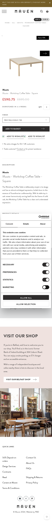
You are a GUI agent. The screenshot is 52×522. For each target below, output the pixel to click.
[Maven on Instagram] (20, 500)
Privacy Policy (32, 482)
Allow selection (26, 304)
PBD (37, 511)
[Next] (45, 53)
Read (4, 477)
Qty (40, 107)
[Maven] (24, 11)
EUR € (45, 19)
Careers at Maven (10, 482)
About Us (30, 463)
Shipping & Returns (34, 477)
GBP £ (37, 19)
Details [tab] (26, 224)
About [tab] (42, 224)
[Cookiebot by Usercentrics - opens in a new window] (38, 217)
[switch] (45, 272)
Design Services (9, 466)
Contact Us (31, 457)
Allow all (26, 298)
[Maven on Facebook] (26, 500)
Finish (5, 115)
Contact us (21, 148)
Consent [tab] (9, 224)
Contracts (6, 471)
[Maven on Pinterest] (32, 500)
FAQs (28, 468)
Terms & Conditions (10, 488)
